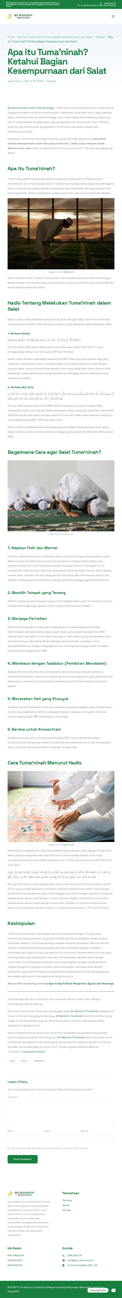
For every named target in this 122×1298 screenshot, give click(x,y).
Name (11, 1131)
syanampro (14, 81)
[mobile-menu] (112, 16)
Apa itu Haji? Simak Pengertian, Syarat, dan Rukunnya (81, 983)
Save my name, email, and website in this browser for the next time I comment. (50, 1148)
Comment (13, 1097)
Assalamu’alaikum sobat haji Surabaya (31, 107)
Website (85, 1131)
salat (12, 1061)
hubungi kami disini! (33, 1051)
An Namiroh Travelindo (69, 1016)
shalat (24, 1061)
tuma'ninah (39, 1061)
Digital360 (13, 1291)
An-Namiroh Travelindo (84, 1011)
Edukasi (51, 81)
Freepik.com (68, 272)
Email (47, 1131)
